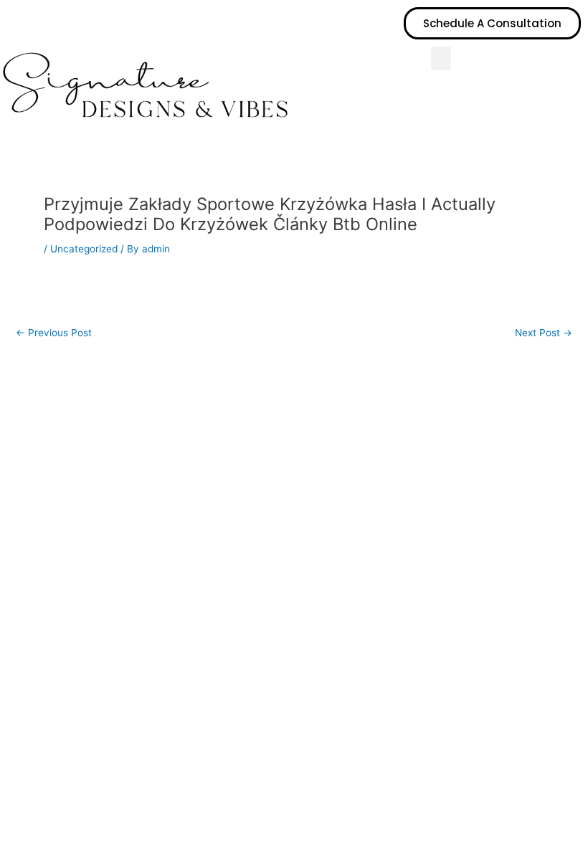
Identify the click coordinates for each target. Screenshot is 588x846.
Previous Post (54, 333)
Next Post (543, 333)
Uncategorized (84, 249)
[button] (441, 58)
